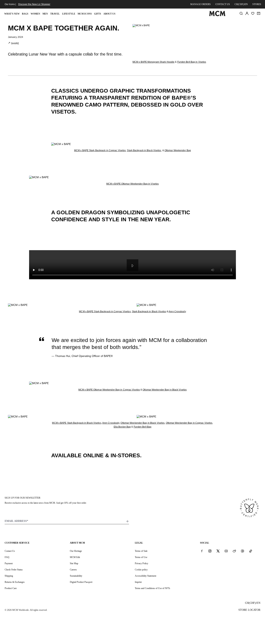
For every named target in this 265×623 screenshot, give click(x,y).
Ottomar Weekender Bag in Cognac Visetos (189, 423)
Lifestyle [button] (68, 13)
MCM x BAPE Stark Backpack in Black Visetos (76, 423)
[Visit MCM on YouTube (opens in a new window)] (226, 551)
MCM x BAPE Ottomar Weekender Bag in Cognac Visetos (109, 389)
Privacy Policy (141, 563)
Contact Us (10, 551)
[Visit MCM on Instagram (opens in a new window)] (210, 551)
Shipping (9, 575)
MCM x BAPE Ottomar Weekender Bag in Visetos (132, 183)
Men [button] (45, 13)
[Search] (241, 13)
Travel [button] (55, 13)
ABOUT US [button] (109, 13)
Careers (73, 569)
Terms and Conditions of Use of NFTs (152, 588)
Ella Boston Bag (122, 426)
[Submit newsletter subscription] (127, 521)
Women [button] (35, 13)
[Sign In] (247, 13)
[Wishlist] (253, 13)
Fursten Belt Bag (143, 426)
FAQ (7, 557)
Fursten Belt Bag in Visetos (191, 62)
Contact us (222, 4)
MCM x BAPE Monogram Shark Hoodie (153, 62)
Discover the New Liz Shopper (34, 4)
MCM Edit (75, 557)
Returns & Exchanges (15, 582)
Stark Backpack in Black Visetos (144, 150)
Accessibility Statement (145, 575)
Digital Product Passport (81, 582)
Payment (9, 563)
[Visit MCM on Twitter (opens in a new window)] (218, 551)
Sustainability (76, 575)
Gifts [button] (97, 13)
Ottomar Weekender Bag (178, 150)
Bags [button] (25, 13)
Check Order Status (14, 569)
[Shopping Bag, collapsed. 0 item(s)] (258, 13)
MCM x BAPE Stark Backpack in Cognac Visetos (100, 150)
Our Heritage (76, 551)
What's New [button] (12, 13)
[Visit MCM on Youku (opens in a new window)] (242, 551)
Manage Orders (200, 4)
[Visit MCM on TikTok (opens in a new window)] (250, 551)
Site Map (74, 563)
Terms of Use (141, 557)
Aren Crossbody (177, 311)
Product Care (11, 588)
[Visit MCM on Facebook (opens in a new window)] (202, 551)
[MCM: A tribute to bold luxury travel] (217, 15)
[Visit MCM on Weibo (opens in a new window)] (234, 551)
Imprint (138, 582)
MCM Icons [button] (85, 13)
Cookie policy (141, 569)
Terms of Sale (141, 551)
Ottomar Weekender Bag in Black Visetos (165, 389)
